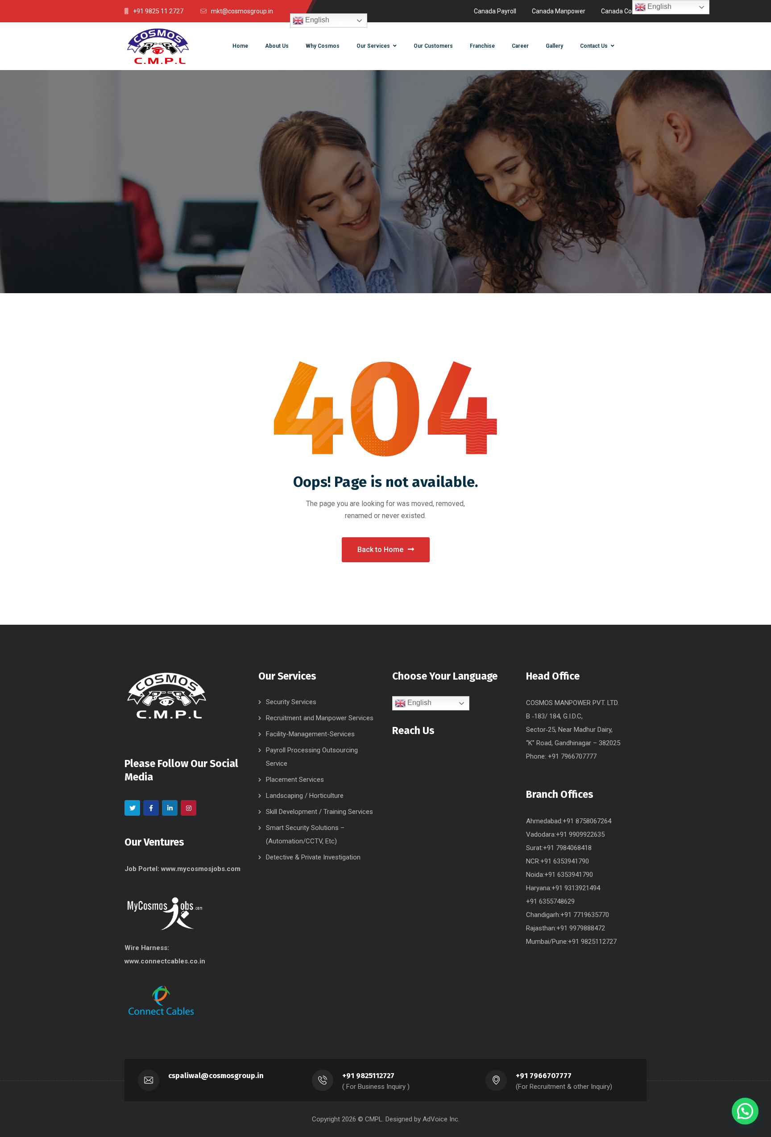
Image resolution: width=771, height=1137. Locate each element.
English (316, 20)
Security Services (291, 702)
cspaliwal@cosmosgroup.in (216, 1075)
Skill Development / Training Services (319, 812)
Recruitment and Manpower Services (319, 718)
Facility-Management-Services (310, 734)
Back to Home (380, 549)
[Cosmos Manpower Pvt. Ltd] (157, 46)
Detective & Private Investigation (313, 857)
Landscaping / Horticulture (305, 796)
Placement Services (295, 780)
